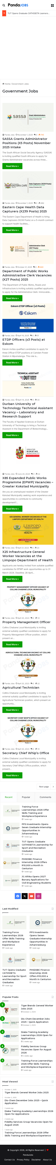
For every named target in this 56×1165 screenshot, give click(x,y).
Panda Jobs (9, 135)
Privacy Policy (23, 1159)
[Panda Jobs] (17, 5)
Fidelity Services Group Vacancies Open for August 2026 (36, 1049)
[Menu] (52, 6)
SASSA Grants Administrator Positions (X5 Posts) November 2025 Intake (26, 143)
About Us (47, 1159)
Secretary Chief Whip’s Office (25, 753)
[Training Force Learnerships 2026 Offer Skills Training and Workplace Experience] (11, 810)
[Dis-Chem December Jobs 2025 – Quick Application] (10, 1023)
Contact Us (9, 1159)
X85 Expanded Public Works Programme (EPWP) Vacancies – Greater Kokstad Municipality (27, 482)
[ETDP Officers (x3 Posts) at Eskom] (28, 317)
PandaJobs (28, 1155)
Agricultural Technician (20, 687)
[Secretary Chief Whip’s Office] (28, 730)
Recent (8, 797)
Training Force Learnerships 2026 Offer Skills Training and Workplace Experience (13, 938)
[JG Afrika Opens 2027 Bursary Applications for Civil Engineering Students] (11, 880)
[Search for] (3, 6)
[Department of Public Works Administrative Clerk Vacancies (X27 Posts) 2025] (28, 249)
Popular (26, 797)
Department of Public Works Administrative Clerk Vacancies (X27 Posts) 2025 (27, 275)
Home (7, 84)
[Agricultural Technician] (28, 665)
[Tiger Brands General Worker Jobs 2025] (10, 1009)
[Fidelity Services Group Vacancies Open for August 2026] (10, 1050)
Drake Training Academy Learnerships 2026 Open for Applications (36, 1035)
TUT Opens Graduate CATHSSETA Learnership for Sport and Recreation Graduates (14, 976)
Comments (45, 797)
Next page (44, 786)
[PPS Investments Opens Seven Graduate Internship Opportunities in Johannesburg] (11, 828)
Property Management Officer (26, 622)
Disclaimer (36, 1159)
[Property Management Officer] (28, 599)
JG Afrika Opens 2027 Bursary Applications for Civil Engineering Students (36, 879)
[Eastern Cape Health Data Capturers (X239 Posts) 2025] (28, 185)
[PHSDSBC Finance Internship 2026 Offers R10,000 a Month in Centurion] (11, 863)
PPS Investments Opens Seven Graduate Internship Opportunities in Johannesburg (41, 938)
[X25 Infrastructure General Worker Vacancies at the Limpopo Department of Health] (28, 529)
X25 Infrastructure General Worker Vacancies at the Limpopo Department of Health (27, 556)
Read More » (12, 166)
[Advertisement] (28, 47)
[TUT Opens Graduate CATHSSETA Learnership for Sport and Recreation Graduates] (11, 845)
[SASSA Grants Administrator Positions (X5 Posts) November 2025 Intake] (28, 117)
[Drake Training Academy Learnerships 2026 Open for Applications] (10, 1036)
